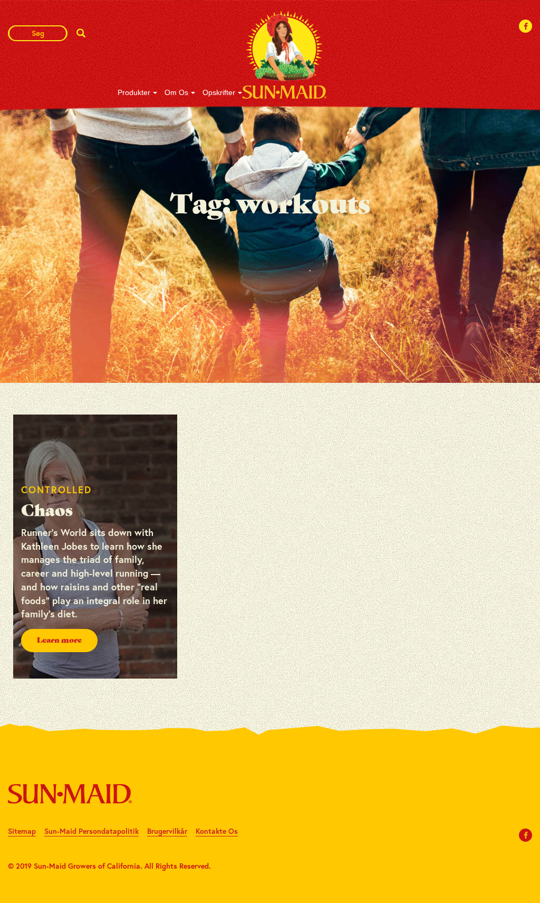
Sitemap (22, 831)
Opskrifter (218, 92)
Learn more (59, 640)
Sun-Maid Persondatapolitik (91, 831)
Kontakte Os (217, 831)
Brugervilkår (167, 831)
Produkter (134, 92)
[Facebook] (526, 26)
